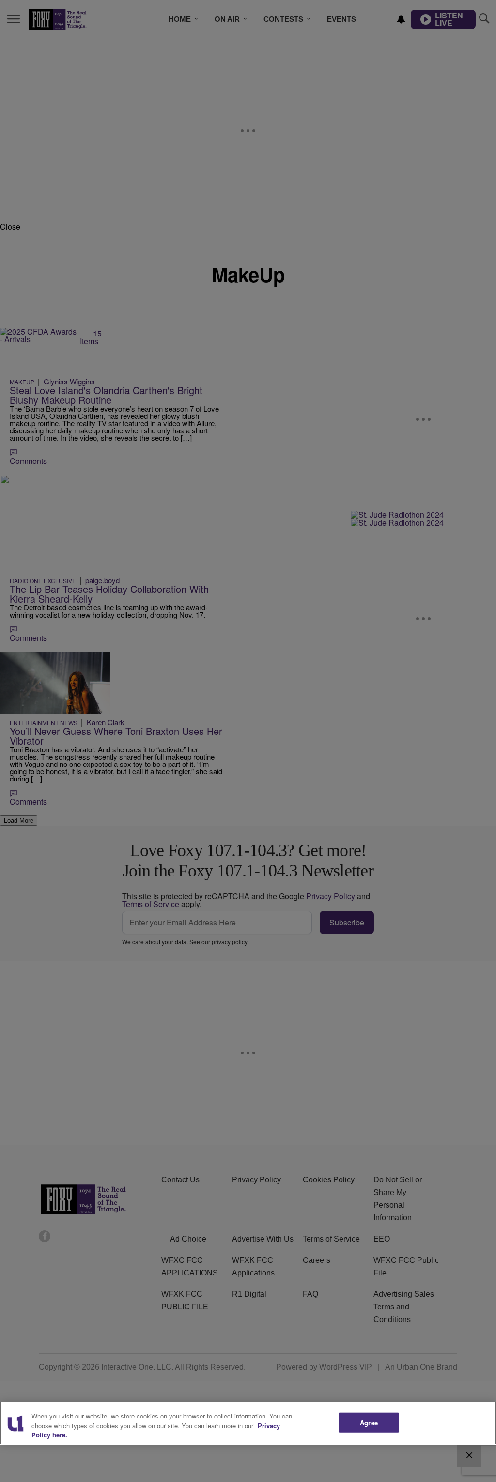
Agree (369, 1422)
